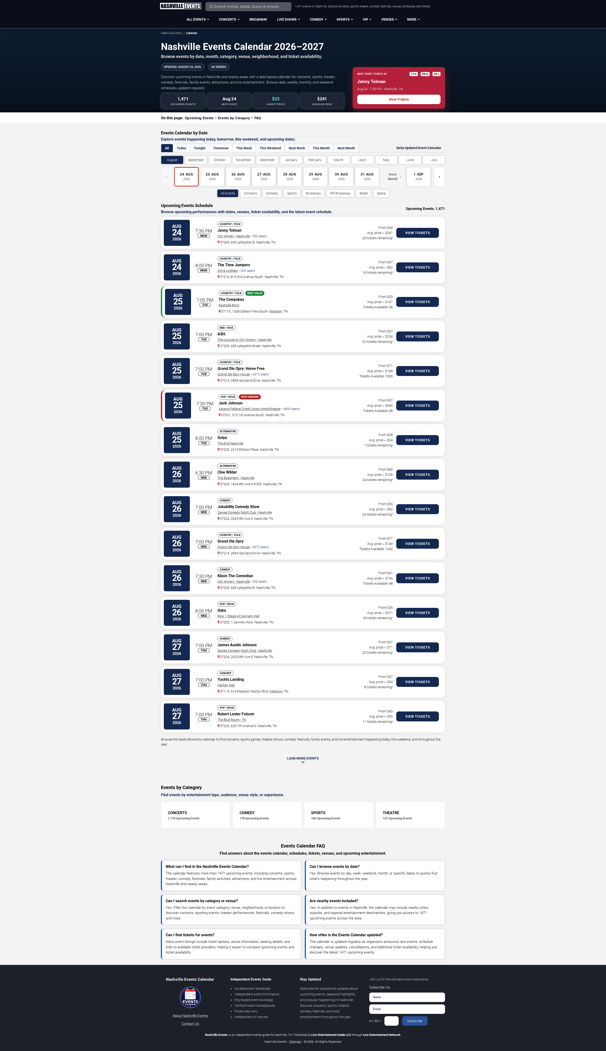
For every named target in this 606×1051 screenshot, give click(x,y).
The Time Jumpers (234, 265)
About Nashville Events (190, 1016)
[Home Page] (180, 6)
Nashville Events (171, 33)
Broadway (258, 19)
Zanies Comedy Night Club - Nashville (245, 512)
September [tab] (196, 160)
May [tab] (386, 160)
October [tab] (220, 160)
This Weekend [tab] (270, 148)
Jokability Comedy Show (238, 506)
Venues (387, 19)
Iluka (222, 610)
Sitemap (295, 1041)
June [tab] (410, 160)
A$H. (222, 334)
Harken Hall (226, 685)
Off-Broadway (340, 193)
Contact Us (190, 1024)
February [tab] (314, 160)
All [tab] (167, 148)
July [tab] (434, 160)
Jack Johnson (231, 403)
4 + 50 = (375, 1021)
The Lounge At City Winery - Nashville (245, 340)
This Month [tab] (321, 148)
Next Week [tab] (297, 148)
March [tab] (338, 160)
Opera (381, 193)
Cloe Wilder (227, 472)
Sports (343, 19)
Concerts (227, 19)
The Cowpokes (231, 299)
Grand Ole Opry (231, 368)
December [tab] (267, 160)
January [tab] (291, 160)
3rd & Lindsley (228, 271)
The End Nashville (230, 443)
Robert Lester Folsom (236, 714)
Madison (275, 311)
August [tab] (172, 160)
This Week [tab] (244, 148)
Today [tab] (181, 148)
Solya (222, 437)
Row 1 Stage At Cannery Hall (238, 616)
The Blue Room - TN (232, 720)
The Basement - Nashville (236, 478)
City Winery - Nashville (234, 236)
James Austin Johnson (237, 645)
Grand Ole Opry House (234, 374)
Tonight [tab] (199, 148)
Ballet (364, 193)
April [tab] (362, 160)
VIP (365, 19)
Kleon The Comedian (235, 576)
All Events (196, 19)
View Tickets (399, 99)
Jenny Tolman (229, 230)
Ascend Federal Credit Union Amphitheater (250, 409)
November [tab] (243, 160)
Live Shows (287, 19)
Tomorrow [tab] (220, 148)
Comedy (316, 19)
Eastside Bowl (229, 305)
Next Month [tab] (346, 148)
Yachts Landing (231, 679)
